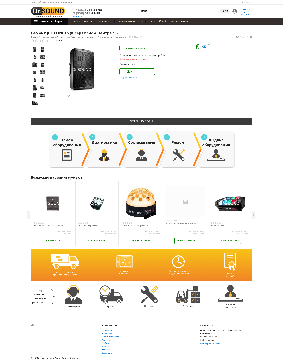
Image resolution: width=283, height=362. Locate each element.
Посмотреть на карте (210, 343)
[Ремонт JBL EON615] (82, 70)
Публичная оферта (110, 336)
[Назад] (237, 37)
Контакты (246, 2)
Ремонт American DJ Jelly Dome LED (137, 226)
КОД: (53, 40)
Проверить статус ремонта (245, 12)
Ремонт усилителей (83, 21)
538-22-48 (86, 13)
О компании (107, 330)
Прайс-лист (107, 343)
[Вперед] (250, 37)
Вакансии (106, 349)
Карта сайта (107, 353)
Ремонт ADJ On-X (218, 226)
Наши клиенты (108, 333)
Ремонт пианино (104, 21)
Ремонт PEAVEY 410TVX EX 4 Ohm (49, 226)
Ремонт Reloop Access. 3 (88, 226)
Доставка (106, 346)
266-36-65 (87, 9)
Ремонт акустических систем (130, 21)
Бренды (151, 21)
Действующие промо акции (175, 21)
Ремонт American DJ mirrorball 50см (182, 223)
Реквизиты (106, 340)
